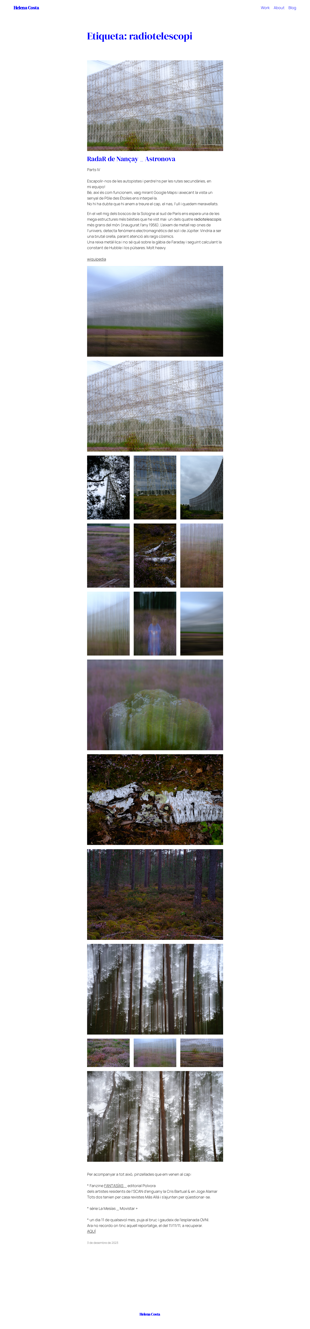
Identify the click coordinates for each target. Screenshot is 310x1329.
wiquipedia (96, 259)
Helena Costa (26, 7)
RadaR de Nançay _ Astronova (131, 159)
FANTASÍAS (114, 1185)
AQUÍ (91, 1231)
